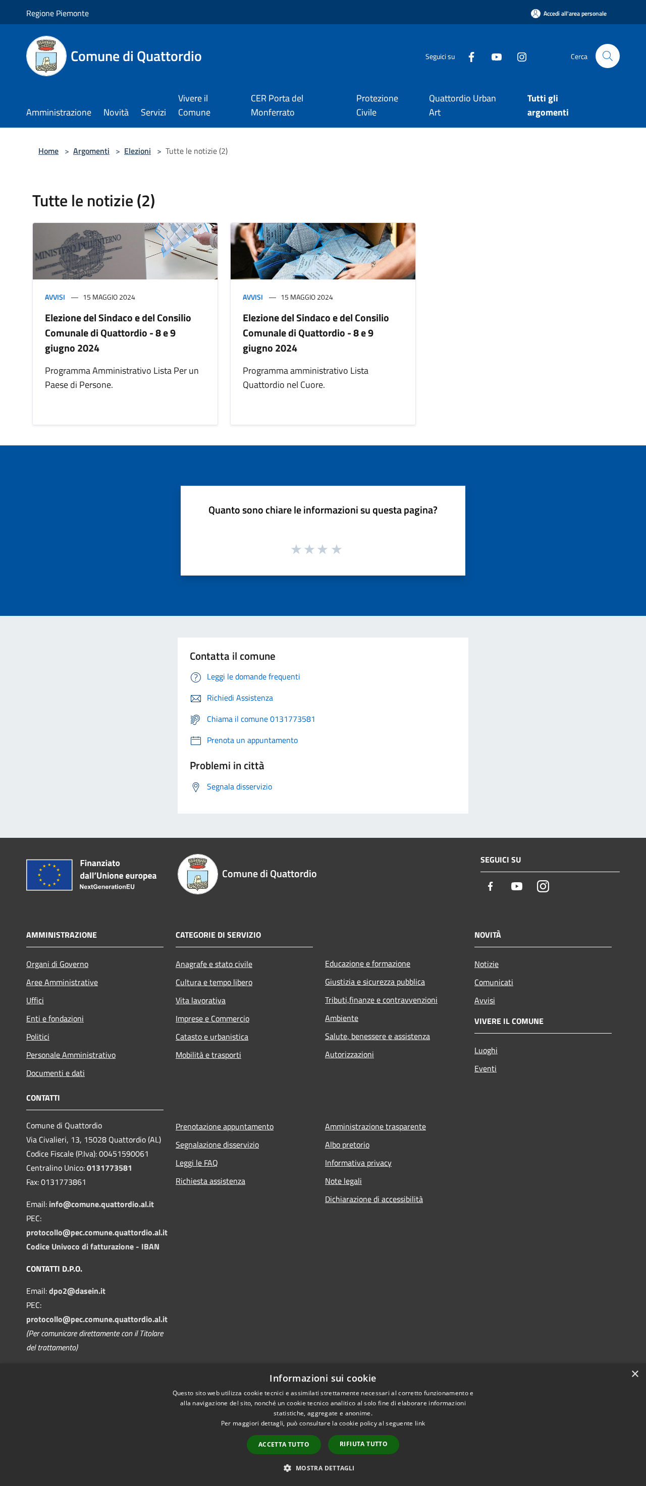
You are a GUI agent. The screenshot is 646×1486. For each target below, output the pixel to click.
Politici (37, 1037)
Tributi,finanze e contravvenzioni (381, 1000)
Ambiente (341, 1018)
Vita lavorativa (201, 1000)
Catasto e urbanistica (212, 1037)
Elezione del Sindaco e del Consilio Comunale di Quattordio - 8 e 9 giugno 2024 (118, 333)
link (420, 1423)
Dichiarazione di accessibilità (374, 1199)
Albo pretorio (347, 1144)
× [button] (634, 1374)
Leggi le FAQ (197, 1163)
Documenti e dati (55, 1073)
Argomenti (91, 151)
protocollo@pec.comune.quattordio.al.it (97, 1232)
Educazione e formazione (367, 963)
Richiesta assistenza (210, 1181)
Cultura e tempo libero (214, 982)
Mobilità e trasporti (208, 1055)
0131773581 (109, 1168)
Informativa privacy (358, 1163)
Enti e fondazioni (55, 1018)
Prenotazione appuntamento (225, 1126)
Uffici (35, 1000)
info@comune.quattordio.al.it (101, 1204)
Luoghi (486, 1050)
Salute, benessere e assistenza (377, 1036)
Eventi (485, 1068)
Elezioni (137, 151)
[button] (322, 1468)
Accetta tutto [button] (283, 1444)
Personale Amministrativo (71, 1055)
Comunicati (493, 982)
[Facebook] (467, 56)
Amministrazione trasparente (375, 1126)
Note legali (343, 1181)
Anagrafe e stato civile (214, 964)
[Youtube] (492, 56)
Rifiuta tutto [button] (364, 1444)
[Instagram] (518, 56)
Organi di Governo (57, 964)
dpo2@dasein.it (77, 1291)
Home (48, 151)
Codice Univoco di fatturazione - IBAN (92, 1246)
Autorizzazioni (349, 1054)
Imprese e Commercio (212, 1018)
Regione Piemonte (57, 13)
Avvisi (55, 297)
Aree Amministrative (62, 982)
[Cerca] (608, 56)
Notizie (486, 964)
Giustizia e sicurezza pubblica (375, 982)
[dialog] (323, 1424)
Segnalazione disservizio (217, 1144)
